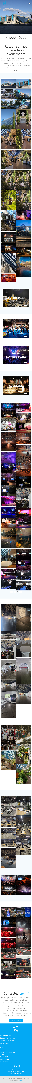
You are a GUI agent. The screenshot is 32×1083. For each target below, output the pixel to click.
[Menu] (29, 3)
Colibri (21, 1080)
